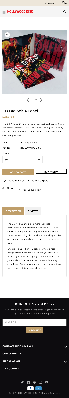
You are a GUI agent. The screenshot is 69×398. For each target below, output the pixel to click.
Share (9, 188)
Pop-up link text (31, 189)
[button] (65, 12)
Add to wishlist (15, 180)
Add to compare (39, 180)
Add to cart (18, 172)
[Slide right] (40, 99)
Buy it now (51, 172)
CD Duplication (29, 142)
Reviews (33, 211)
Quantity (7, 153)
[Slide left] (29, 99)
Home (23, 23)
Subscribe (34, 330)
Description (13, 211)
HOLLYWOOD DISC (31, 147)
